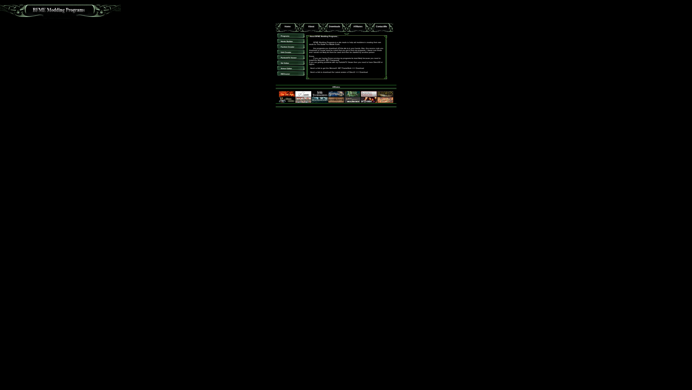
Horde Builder (287, 41)
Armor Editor (286, 69)
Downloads (334, 26)
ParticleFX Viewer (289, 58)
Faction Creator (287, 47)
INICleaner (285, 74)
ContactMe (381, 26)
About (311, 26)
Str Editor (285, 63)
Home (288, 26)
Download (360, 68)
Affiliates (358, 26)
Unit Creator (286, 52)
